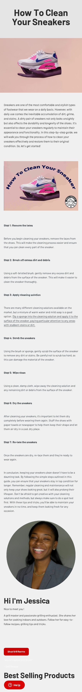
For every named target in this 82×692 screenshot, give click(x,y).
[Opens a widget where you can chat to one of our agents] (14, 685)
